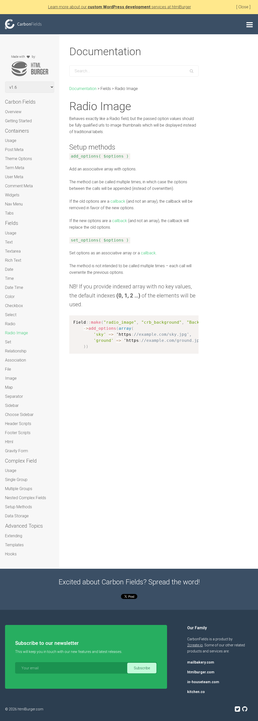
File (8, 369)
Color (10, 296)
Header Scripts (18, 423)
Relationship (15, 351)
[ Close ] (243, 7)
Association (15, 360)
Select (10, 314)
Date (9, 269)
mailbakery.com (200, 662)
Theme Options (18, 158)
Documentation (82, 88)
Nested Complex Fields (25, 497)
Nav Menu (14, 204)
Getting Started (18, 120)
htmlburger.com (200, 672)
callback (117, 201)
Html (9, 441)
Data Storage (17, 516)
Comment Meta (19, 186)
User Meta (14, 176)
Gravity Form (16, 450)
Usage (10, 140)
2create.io (195, 645)
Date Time (14, 287)
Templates (14, 545)
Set (8, 342)
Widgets (12, 195)
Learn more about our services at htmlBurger (119, 7)
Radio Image (16, 333)
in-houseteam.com (203, 682)
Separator (14, 396)
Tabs (9, 213)
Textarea (13, 251)
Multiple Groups (18, 488)
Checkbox (14, 305)
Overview (13, 111)
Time (9, 278)
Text (9, 242)
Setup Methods (18, 506)
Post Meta (14, 149)
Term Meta (14, 167)
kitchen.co (196, 692)
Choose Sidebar (19, 414)
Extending (13, 535)
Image (11, 378)
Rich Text (13, 260)
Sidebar (12, 405)
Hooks (11, 554)
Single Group (16, 479)
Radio (10, 323)
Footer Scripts (17, 432)
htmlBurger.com (30, 709)
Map (9, 387)
